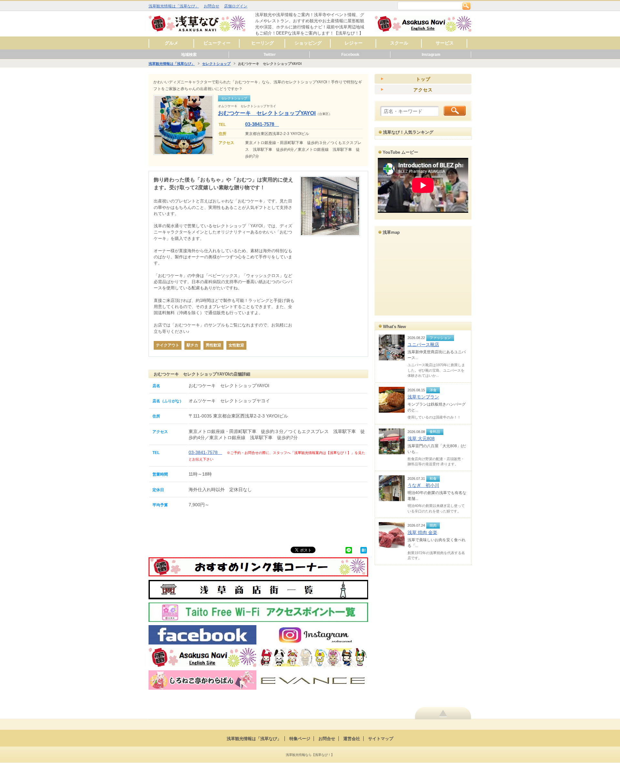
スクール (399, 43)
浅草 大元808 (421, 438)
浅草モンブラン (423, 396)
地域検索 (189, 54)
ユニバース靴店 (423, 344)
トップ (423, 79)
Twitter (270, 54)
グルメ (171, 43)
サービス (445, 43)
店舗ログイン (235, 6)
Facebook (350, 54)
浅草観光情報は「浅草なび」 (174, 6)
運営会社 (351, 738)
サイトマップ (380, 738)
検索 (466, 6)
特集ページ (299, 738)
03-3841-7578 (262, 124)
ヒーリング (262, 43)
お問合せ (211, 6)
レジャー (354, 43)
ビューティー (217, 43)
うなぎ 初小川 (423, 485)
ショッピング (308, 43)
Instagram (431, 54)
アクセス (423, 89)
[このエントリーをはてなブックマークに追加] (363, 549)
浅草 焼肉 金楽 (422, 532)
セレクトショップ (216, 64)
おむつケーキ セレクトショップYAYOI (267, 113)
